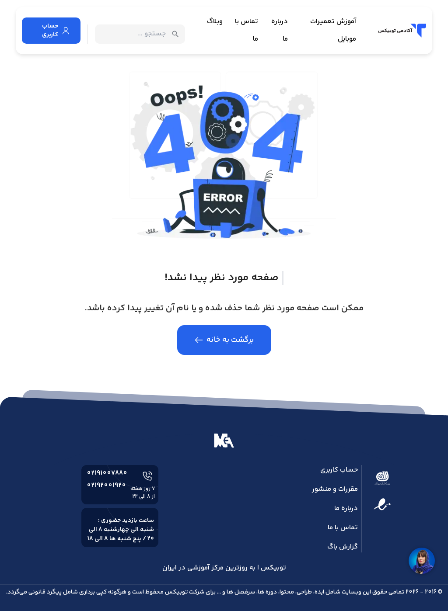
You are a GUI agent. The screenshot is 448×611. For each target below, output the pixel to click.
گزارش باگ (342, 547)
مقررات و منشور (335, 489)
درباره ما (279, 30)
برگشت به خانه (230, 340)
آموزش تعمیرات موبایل (333, 30)
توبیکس (176, 592)
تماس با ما (246, 30)
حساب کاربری (339, 470)
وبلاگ (215, 21)
